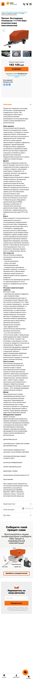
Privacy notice (28, 508)
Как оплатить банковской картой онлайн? (16, 76)
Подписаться (16, 603)
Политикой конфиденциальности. (18, 610)
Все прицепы (9, 12)
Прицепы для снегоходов (20, 12)
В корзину (16, 69)
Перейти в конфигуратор (16, 573)
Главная (3, 12)
